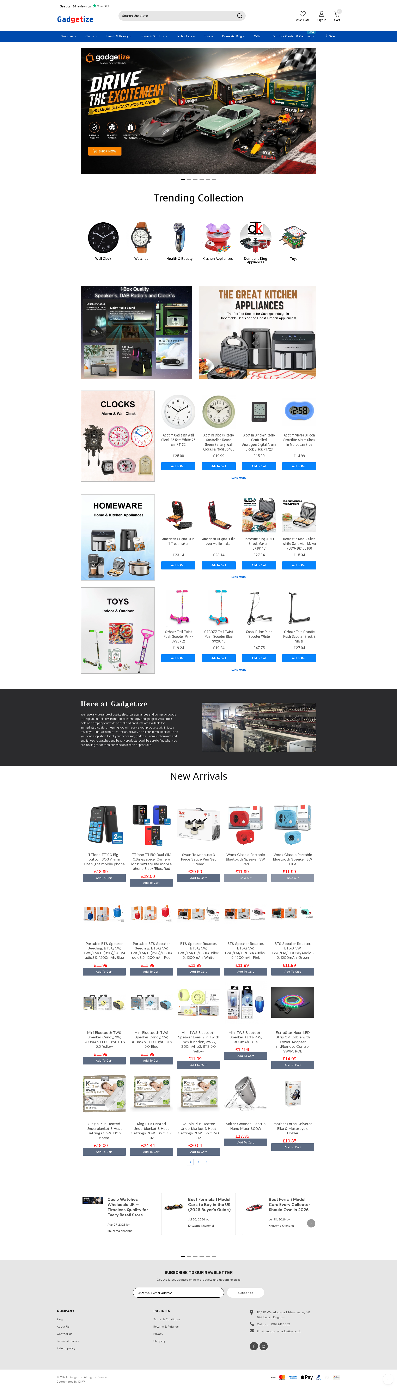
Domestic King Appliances (255, 260)
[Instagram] (263, 1346)
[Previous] (89, 112)
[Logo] (84, 20)
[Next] (308, 112)
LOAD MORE (238, 477)
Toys (293, 258)
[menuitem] (69, 35)
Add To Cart (104, 878)
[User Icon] (322, 14)
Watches (141, 258)
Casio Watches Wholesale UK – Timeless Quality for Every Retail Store (128, 1207)
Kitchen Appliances (217, 258)
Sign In (321, 20)
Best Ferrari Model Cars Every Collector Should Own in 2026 (289, 1204)
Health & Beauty (179, 258)
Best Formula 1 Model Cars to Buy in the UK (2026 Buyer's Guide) (209, 1204)
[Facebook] (254, 1346)
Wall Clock (103, 258)
